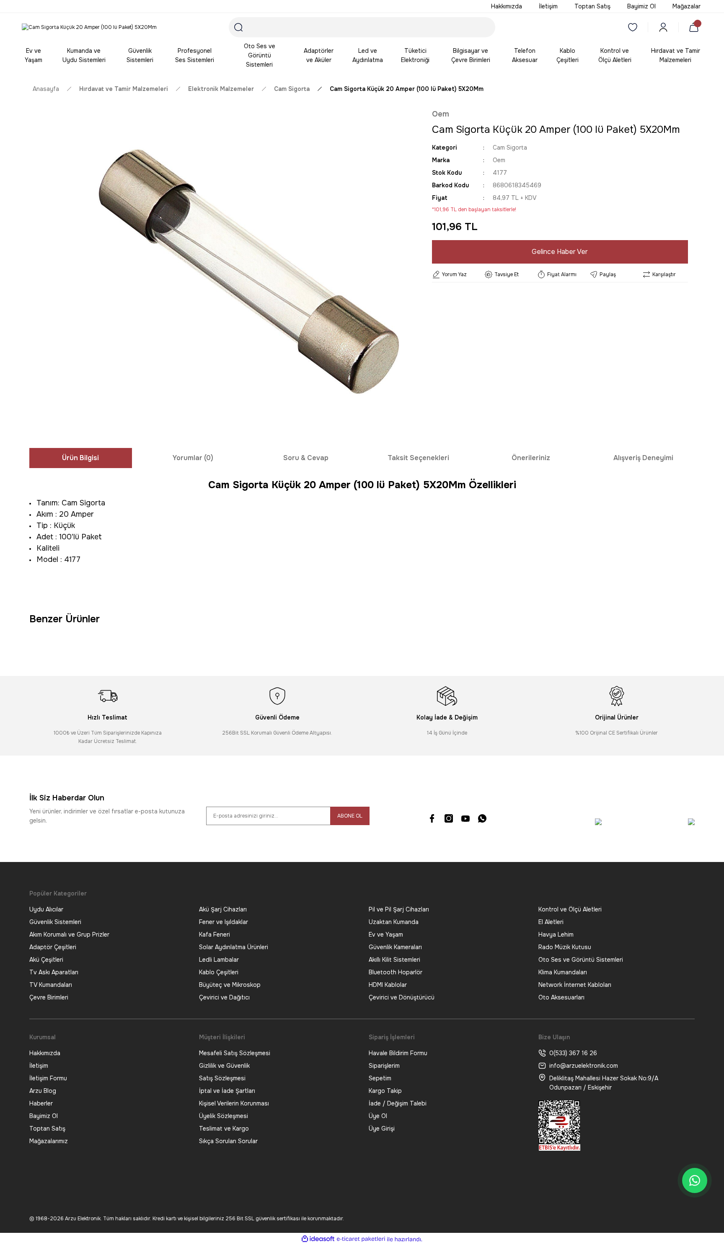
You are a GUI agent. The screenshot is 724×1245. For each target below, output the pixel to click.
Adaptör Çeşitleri (52, 947)
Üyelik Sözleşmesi (223, 1116)
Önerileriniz (531, 457)
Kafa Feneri (214, 934)
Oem (440, 114)
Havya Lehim (556, 934)
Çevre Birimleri (48, 997)
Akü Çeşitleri (46, 959)
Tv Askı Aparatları (53, 972)
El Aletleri (551, 922)
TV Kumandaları (50, 985)
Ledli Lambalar (219, 959)
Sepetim (380, 1078)
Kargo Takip (385, 1091)
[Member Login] (663, 27)
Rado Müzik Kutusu (564, 947)
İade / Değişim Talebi (398, 1103)
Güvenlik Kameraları (395, 947)
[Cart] (695, 27)
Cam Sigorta (510, 147)
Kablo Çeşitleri (218, 972)
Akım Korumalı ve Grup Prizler (69, 934)
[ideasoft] (318, 1239)
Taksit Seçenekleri (418, 457)
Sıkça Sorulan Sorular (228, 1141)
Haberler (41, 1103)
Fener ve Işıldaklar (223, 922)
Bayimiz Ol (43, 1116)
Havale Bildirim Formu (398, 1053)
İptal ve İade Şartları (227, 1091)
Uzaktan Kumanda (394, 922)
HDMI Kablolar (388, 985)
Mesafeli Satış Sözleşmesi (234, 1053)
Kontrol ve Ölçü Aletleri (570, 909)
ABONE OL (349, 816)
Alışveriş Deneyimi (643, 457)
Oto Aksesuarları (561, 997)
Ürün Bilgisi (80, 457)
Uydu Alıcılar (46, 909)
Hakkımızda (44, 1053)
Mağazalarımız (48, 1141)
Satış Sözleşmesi (222, 1078)
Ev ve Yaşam (386, 934)
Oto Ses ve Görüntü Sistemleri (580, 959)
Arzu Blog (42, 1091)
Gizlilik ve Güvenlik (224, 1065)
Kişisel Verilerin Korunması (234, 1103)
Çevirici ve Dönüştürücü (401, 997)
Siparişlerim (384, 1065)
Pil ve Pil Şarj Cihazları (399, 909)
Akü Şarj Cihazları (223, 909)
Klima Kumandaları (562, 972)
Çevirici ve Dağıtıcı (224, 997)
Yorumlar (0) (193, 457)
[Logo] (89, 27)
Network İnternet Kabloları (574, 985)
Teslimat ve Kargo (224, 1128)
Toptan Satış (47, 1128)
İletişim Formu (48, 1078)
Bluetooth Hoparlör (395, 972)
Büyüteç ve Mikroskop (230, 985)
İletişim (38, 1065)
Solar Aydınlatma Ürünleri (233, 947)
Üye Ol (378, 1116)
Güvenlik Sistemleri (55, 922)
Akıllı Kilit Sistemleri (394, 959)
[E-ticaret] (360, 1239)
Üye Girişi (382, 1128)
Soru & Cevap (305, 457)
